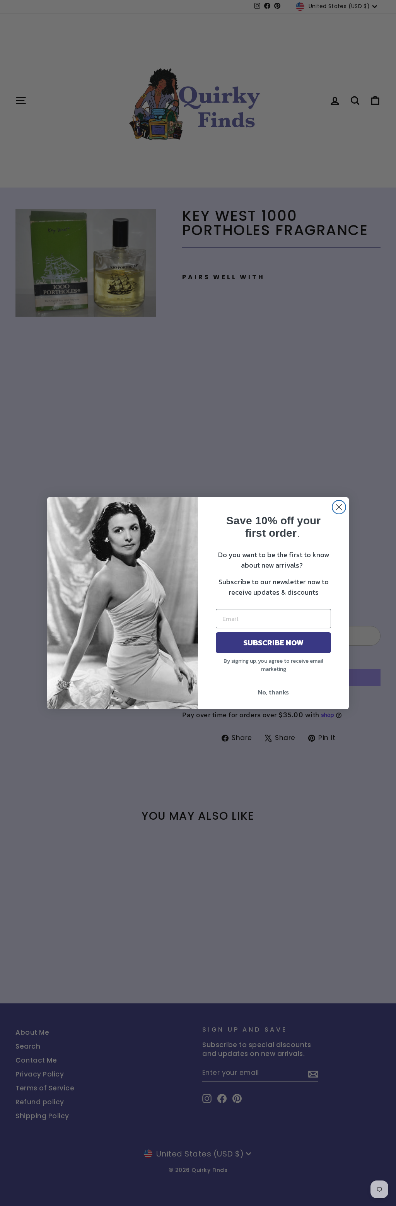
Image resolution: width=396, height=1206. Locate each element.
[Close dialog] (339, 507)
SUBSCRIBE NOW (273, 642)
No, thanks (273, 692)
